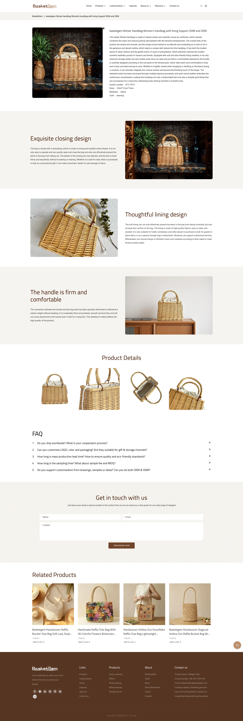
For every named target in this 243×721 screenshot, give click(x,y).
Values (148, 692)
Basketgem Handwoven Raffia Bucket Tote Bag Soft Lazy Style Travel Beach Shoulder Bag (51, 632)
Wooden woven (115, 692)
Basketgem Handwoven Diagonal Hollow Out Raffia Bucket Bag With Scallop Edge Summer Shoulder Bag (190, 632)
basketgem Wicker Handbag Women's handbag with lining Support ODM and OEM (82, 16)
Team (147, 679)
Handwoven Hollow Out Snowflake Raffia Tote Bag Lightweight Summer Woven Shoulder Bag (144, 632)
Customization (85, 679)
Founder (148, 696)
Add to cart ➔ (38, 642)
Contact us (84, 696)
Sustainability (150, 674)
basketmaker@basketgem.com (194, 683)
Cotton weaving (115, 674)
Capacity (83, 687)
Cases (82, 683)
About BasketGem (152, 687)
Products (83, 674)
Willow (112, 679)
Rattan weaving (115, 687)
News (147, 683)
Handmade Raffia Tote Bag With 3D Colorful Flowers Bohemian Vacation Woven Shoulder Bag (97, 632)
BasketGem (37, 16)
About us (83, 692)
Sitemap (132, 715)
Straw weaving (115, 683)
